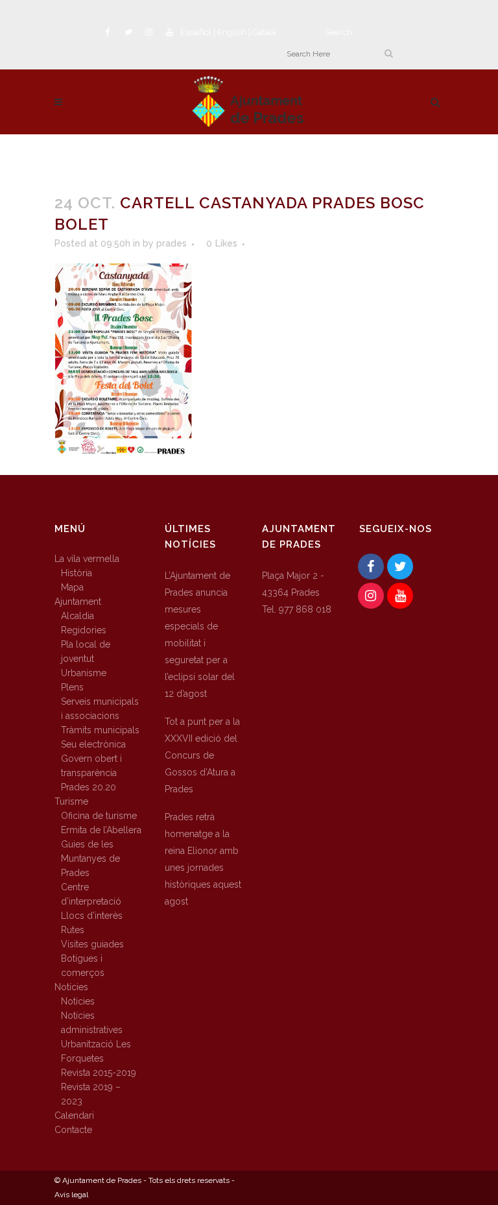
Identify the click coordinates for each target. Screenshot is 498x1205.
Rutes (72, 930)
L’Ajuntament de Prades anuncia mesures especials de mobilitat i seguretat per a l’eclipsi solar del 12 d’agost (200, 634)
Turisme (71, 801)
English (231, 32)
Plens (72, 687)
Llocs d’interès (92, 915)
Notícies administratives (92, 1022)
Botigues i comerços (82, 965)
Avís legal (71, 1194)
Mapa (72, 587)
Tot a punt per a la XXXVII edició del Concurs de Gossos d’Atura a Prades (202, 755)
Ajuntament (77, 601)
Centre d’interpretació (91, 894)
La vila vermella (86, 559)
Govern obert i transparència (91, 765)
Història (76, 573)
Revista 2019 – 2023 (91, 1094)
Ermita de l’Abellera (101, 830)
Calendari (74, 1115)
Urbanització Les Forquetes (96, 1051)
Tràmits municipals (100, 730)
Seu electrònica (93, 744)
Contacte (73, 1130)
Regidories (83, 630)
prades (171, 243)
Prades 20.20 (88, 787)
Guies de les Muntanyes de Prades (90, 858)
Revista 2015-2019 (98, 1072)
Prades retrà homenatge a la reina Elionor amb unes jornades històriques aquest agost (203, 859)
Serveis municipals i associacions (100, 708)
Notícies (71, 987)
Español (195, 32)
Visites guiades (92, 944)
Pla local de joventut (85, 651)
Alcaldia (77, 616)
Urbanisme (83, 673)
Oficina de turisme (99, 815)
